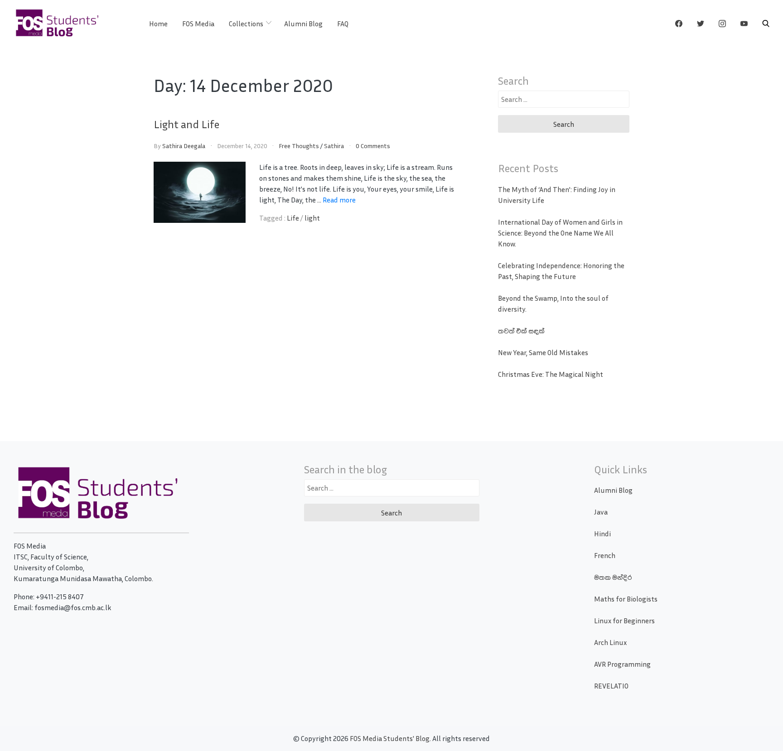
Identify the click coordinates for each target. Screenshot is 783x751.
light (312, 217)
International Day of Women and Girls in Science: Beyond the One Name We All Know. (560, 232)
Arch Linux (610, 642)
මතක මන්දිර (613, 577)
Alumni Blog (303, 23)
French (604, 555)
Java (601, 511)
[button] (765, 23)
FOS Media (198, 23)
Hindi (602, 533)
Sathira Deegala (183, 145)
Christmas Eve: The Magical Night (550, 374)
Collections (246, 23)
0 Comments (373, 145)
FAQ (342, 23)
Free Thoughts (299, 145)
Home (158, 23)
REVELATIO (611, 685)
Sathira (334, 145)
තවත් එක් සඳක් (521, 330)
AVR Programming (622, 664)
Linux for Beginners (624, 620)
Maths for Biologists (625, 598)
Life (293, 217)
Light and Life (186, 124)
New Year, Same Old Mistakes (543, 352)
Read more (339, 199)
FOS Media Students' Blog (390, 738)
